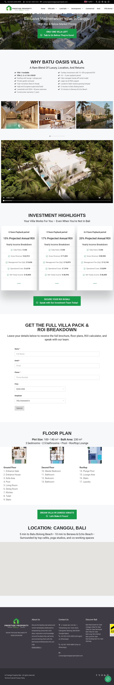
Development (76, 8)
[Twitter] (100, 675)
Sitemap (88, 641)
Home (43, 8)
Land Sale (62, 8)
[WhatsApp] (102, 675)
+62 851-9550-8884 (67, 644)
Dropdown (18, 396)
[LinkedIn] (105, 675)
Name (17, 349)
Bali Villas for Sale (92, 632)
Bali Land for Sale (92, 636)
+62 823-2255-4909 (67, 636)
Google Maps (63, 633)
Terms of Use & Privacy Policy (15, 678)
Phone (17, 372)
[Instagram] (108, 675)
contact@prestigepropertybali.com (71, 656)
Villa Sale (51, 8)
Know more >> (37, 647)
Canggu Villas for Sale (93, 627)
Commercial (90, 8)
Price (16, 384)
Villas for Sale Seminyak (94, 629)
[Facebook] (97, 675)
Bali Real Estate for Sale (94, 625)
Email (17, 360)
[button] (3, 119)
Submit (19, 408)
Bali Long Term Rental (93, 634)
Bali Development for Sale (94, 639)
